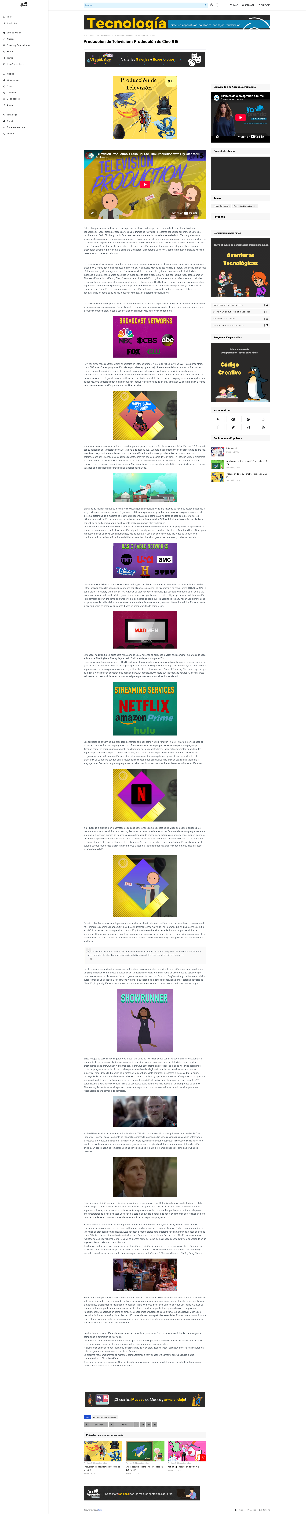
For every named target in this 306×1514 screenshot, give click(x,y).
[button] (214, 5)
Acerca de (249, 5)
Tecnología (12, 114)
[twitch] (263, 419)
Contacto (265, 5)
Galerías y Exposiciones (18, 45)
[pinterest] (248, 419)
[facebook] (218, 427)
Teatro (10, 57)
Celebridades (13, 98)
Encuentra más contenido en (228, 325)
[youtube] (263, 427)
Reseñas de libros (15, 64)
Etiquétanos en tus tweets (228, 305)
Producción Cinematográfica (101, 35)
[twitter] (233, 427)
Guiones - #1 (231, 448)
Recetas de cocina (16, 127)
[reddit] (233, 419)
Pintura (10, 51)
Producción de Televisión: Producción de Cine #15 (102, 1468)
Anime (10, 105)
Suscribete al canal (224, 318)
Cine (9, 86)
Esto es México (14, 32)
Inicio (235, 5)
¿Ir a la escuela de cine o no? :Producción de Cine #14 (144, 1468)
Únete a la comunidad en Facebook (232, 312)
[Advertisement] (240, 56)
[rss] (218, 419)
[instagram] (248, 427)
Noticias (11, 121)
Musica (10, 73)
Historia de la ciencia (221, 206)
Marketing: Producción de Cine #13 (183, 1466)
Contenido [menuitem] (12, 23)
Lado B (10, 133)
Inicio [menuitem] (10, 16)
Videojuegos (13, 80)
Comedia (11, 92)
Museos (11, 38)
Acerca (253, 1510)
